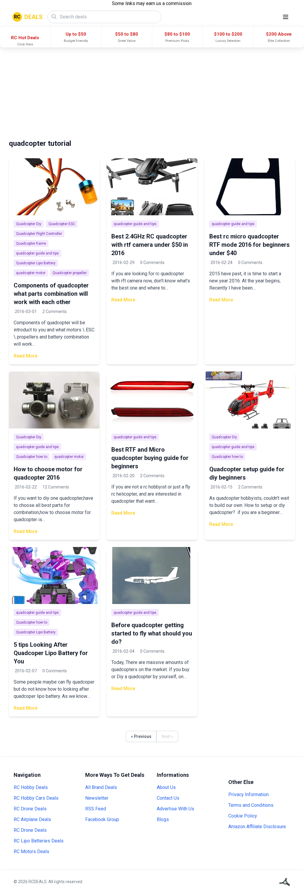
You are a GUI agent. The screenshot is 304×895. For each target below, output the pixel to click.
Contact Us (168, 798)
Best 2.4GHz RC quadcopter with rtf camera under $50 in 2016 (149, 245)
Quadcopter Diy (28, 224)
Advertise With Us (175, 809)
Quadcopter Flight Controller (39, 234)
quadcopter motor (30, 273)
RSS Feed (95, 809)
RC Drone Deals (30, 809)
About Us (166, 787)
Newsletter (96, 798)
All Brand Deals (101, 787)
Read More (25, 356)
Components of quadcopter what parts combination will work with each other (51, 294)
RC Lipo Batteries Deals (39, 841)
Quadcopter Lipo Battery (36, 263)
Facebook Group (102, 819)
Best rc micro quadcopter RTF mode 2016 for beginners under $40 (249, 245)
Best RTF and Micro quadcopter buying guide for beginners (150, 458)
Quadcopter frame (31, 243)
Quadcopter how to (31, 457)
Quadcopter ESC (61, 224)
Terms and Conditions (250, 805)
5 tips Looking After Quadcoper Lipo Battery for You (51, 653)
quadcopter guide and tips (37, 253)
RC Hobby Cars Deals (36, 798)
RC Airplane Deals (32, 819)
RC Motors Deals (31, 851)
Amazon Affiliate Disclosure (257, 826)
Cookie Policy (242, 816)
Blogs (163, 819)
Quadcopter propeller (70, 273)
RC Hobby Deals (31, 787)
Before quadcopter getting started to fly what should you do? (151, 633)
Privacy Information (248, 794)
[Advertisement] (152, 92)
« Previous (141, 736)
